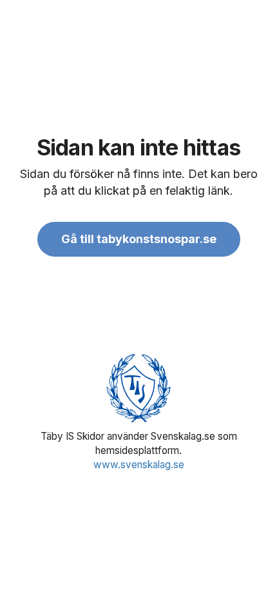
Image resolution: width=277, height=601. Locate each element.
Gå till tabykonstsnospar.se (138, 239)
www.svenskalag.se (138, 464)
